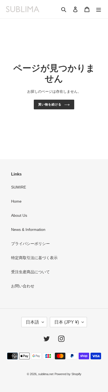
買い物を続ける (49, 104)
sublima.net (45, 374)
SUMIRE (18, 187)
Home (16, 201)
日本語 (32, 322)
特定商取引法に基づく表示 (34, 258)
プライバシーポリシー (30, 243)
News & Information (28, 229)
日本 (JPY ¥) (66, 322)
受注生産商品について (30, 272)
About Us (19, 215)
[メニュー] (98, 9)
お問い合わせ (22, 286)
